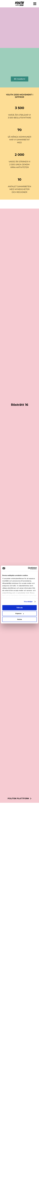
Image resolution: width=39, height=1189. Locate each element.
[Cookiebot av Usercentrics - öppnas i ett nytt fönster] (28, 568)
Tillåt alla (19, 607)
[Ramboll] (19, 2)
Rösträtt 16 (19, 405)
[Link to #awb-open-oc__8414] (34, 3)
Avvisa (19, 619)
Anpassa (18, 613)
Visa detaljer (28, 601)
